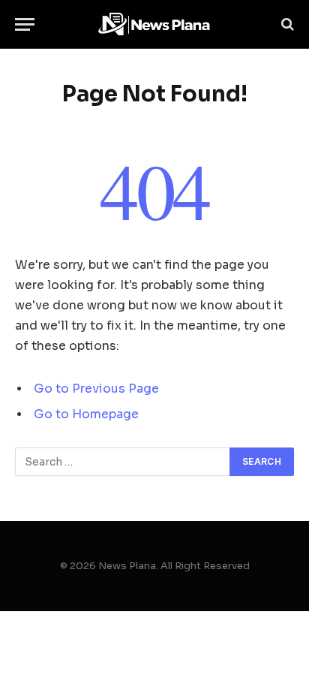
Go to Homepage (86, 414)
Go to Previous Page (96, 388)
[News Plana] (155, 24)
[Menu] (24, 24)
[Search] (286, 24)
